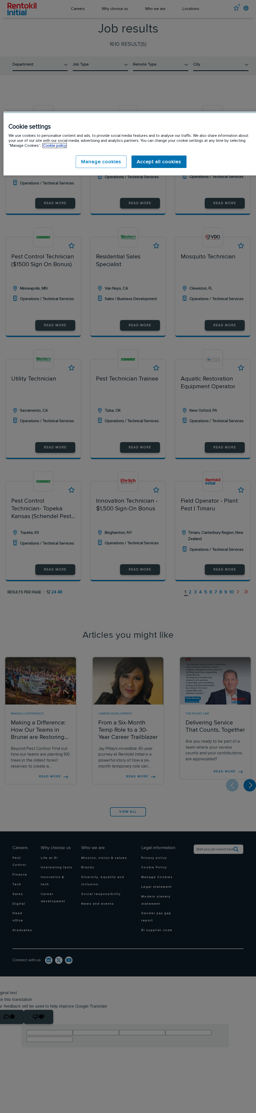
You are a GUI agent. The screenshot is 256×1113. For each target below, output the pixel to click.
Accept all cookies (159, 161)
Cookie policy (54, 146)
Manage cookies (101, 161)
